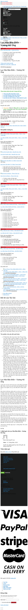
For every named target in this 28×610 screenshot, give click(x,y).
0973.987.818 (6, 6)
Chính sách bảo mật (8, 459)
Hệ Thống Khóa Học (16, 6)
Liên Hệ (5, 462)
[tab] (15, 293)
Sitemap (5, 482)
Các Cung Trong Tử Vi (9, 468)
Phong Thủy (6, 11)
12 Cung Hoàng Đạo (8, 488)
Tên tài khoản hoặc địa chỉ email (9, 595)
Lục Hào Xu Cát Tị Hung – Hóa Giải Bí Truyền (11, 233)
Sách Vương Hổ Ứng (5, 39)
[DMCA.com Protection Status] (6, 473)
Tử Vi (4, 10)
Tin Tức (5, 8)
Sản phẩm (8, 37)
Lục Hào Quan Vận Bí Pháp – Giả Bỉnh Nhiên (11, 251)
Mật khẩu (3, 599)
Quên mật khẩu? (5, 605)
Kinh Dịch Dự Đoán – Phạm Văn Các (9, 176)
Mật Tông (5, 491)
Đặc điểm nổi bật (7, 293)
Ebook (4, 481)
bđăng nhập (8, 452)
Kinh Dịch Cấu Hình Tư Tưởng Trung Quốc (11, 164)
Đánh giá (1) (6, 294)
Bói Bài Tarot (6, 490)
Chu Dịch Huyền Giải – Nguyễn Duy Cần (10, 154)
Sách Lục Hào (6, 15)
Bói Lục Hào (23, 37)
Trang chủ (3, 37)
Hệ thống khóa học (8, 458)
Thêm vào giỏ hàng (5, 124)
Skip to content (4, 1)
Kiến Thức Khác (7, 14)
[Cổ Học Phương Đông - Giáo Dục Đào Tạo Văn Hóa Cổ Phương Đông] (6, 3)
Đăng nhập (14, 602)
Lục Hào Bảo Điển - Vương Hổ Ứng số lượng (13, 121)
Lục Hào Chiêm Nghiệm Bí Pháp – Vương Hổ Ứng (12, 206)
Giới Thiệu (5, 456)
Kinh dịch (5, 12)
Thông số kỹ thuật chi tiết (7, 63)
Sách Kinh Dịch (16, 37)
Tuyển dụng (6, 461)
